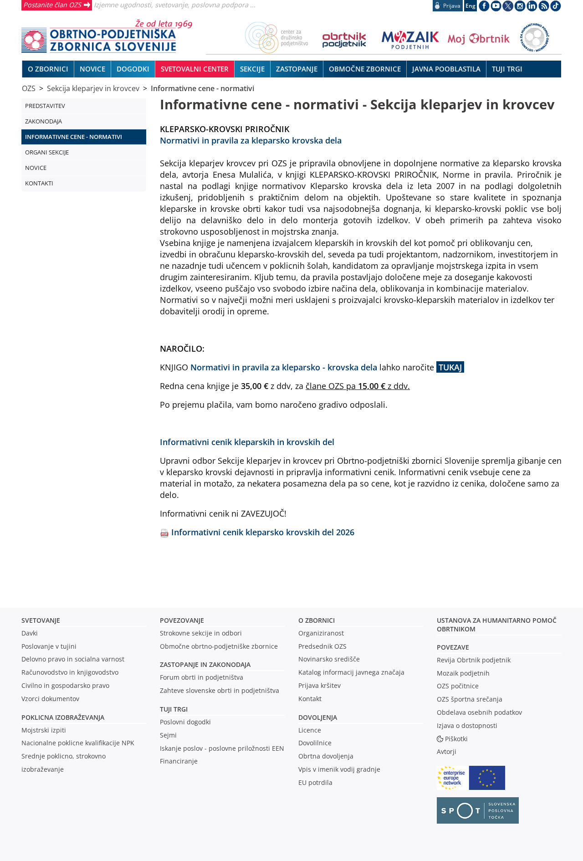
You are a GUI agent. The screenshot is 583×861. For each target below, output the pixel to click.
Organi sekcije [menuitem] (47, 152)
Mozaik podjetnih (463, 673)
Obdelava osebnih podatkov (479, 712)
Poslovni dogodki (185, 722)
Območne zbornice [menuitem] (365, 68)
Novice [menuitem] (92, 68)
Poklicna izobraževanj (60, 717)
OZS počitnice (458, 686)
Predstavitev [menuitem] (45, 106)
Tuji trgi (174, 709)
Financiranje (179, 761)
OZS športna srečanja (469, 699)
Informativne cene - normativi (202, 88)
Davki (29, 633)
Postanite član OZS (52, 4)
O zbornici (316, 620)
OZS (29, 88)
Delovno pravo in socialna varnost (72, 659)
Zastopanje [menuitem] (296, 68)
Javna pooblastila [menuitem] (446, 68)
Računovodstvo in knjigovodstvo (69, 672)
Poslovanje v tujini (49, 646)
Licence (309, 730)
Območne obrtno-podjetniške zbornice (219, 646)
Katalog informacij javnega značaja (351, 672)
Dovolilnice (315, 742)
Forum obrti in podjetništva (201, 677)
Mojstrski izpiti (43, 730)
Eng (470, 6)
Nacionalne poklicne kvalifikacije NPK (77, 742)
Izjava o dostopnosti (467, 725)
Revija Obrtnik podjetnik (474, 660)
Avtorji (446, 751)
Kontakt (310, 698)
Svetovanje (40, 620)
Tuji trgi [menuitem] (507, 68)
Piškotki (456, 738)
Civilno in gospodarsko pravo (65, 685)
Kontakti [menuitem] (39, 183)
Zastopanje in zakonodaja (205, 664)
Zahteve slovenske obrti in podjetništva (219, 690)
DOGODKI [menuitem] (133, 68)
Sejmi (168, 735)
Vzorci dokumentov (50, 698)
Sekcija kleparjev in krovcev (93, 88)
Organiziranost (321, 633)
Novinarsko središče (329, 659)
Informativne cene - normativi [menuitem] (73, 137)
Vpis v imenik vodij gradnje (339, 769)
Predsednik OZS (322, 646)
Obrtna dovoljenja (325, 756)
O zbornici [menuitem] (48, 68)
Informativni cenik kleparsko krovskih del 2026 (262, 532)
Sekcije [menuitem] (252, 68)
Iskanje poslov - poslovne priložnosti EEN (222, 748)
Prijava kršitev (319, 685)
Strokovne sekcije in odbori (201, 633)
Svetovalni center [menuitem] (195, 68)
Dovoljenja (317, 717)
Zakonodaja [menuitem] (43, 121)
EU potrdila (315, 782)
